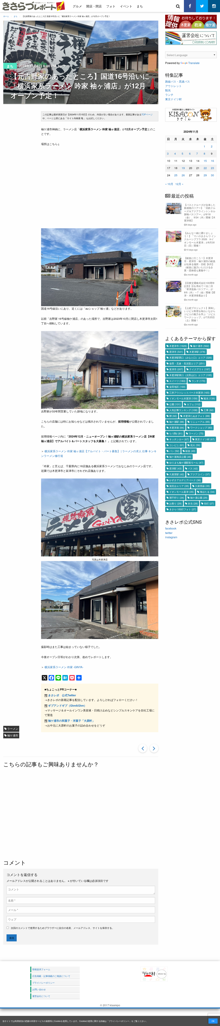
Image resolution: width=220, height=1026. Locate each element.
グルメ (77, 6)
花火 (195, 445)
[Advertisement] (92, 813)
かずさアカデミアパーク (185, 480)
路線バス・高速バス (177, 81)
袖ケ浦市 (12, 735)
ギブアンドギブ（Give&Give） (67, 705)
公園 (175, 404)
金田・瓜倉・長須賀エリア (187, 363)
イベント (126, 6)
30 (212, 175)
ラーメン (12, 729)
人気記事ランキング (183, 410)
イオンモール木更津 (183, 398)
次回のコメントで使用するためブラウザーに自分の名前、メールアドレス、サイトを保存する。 (62, 928)
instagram (171, 537)
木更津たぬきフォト (196, 416)
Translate (194, 63)
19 (183, 168)
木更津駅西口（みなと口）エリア (190, 357)
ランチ (169, 95)
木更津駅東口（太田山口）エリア (190, 375)
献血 (190, 451)
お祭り (175, 503)
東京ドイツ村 (173, 99)
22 (205, 168)
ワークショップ (201, 427)
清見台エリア (179, 486)
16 (212, 161)
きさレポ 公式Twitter (62, 695)
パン (174, 451)
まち (140, 6)
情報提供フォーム (41, 969)
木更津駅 (197, 351)
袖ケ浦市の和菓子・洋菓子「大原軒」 (71, 721)
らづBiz (176, 433)
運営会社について (41, 996)
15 (205, 161)
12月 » (179, 184)
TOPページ (147, 114)
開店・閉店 (94, 6)
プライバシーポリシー (119, 1020)
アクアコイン (200, 474)
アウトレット (173, 86)
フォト (111, 6)
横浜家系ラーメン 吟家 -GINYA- (64, 667)
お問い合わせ (39, 989)
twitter (168, 533)
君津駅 (175, 468)
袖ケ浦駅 (176, 421)
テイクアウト (199, 369)
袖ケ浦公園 (198, 497)
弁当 (193, 503)
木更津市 (178, 346)
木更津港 (176, 427)
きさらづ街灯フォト (182, 509)
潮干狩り (176, 497)
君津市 (176, 351)
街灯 (209, 503)
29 (205, 175)
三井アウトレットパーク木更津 (189, 392)
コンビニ (176, 445)
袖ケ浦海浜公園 (180, 456)
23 (212, 168)
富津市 (176, 369)
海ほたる (207, 491)
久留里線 (202, 486)
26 (183, 175)
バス (193, 468)
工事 (209, 410)
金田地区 (177, 386)
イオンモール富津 (181, 491)
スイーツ (177, 381)
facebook (170, 528)
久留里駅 (176, 474)
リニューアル (200, 421)
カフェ (194, 404)
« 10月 (169, 184)
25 (175, 175)
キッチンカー (179, 439)
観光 (168, 90)
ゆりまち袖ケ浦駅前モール (186, 462)
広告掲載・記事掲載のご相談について (51, 976)
